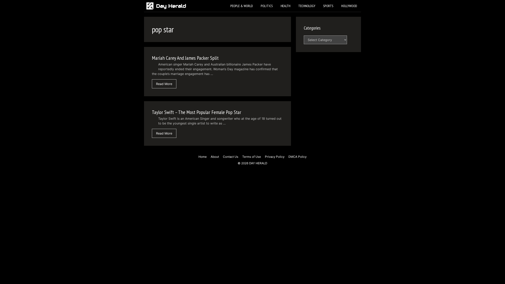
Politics (267, 6)
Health (285, 6)
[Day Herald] (151, 6)
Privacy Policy (274, 157)
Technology (306, 6)
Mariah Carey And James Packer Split (185, 58)
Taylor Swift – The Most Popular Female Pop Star (196, 112)
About (215, 157)
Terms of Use (251, 157)
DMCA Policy (297, 157)
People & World (241, 6)
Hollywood (349, 6)
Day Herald (171, 6)
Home (202, 157)
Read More (164, 84)
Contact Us (230, 157)
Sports (328, 6)
